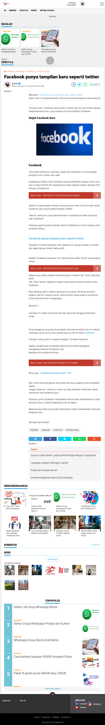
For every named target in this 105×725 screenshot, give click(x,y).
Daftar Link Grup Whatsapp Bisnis (8, 50)
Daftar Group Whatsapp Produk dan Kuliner (29, 51)
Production (46, 717)
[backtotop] (52, 694)
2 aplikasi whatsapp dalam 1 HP (56, 373)
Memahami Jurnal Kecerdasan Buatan (61, 195)
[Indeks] (82, 4)
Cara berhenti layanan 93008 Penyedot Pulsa (43, 656)
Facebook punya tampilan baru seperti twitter (60, 95)
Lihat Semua (52, 560)
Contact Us (66, 717)
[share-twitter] (79, 84)
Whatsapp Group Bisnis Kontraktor (48, 50)
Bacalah (6, 701)
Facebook (21, 71)
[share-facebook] (74, 84)
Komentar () (95, 84)
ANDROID (12, 10)
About (37, 717)
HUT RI (23, 701)
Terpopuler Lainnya (52, 689)
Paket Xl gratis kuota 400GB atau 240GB (40, 673)
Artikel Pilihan (47, 10)
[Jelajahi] (102, 3)
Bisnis (34, 10)
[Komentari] (94, 439)
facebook (89, 333)
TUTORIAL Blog (43, 71)
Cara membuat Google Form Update (60, 362)
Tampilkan (95, 545)
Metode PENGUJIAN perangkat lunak (60, 268)
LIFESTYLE (23, 10)
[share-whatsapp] (85, 84)
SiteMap (55, 717)
